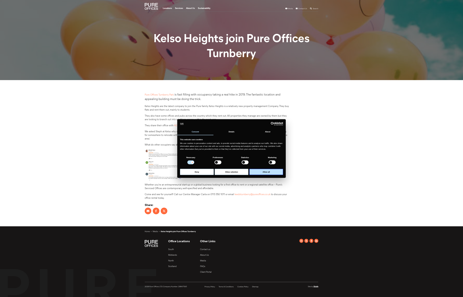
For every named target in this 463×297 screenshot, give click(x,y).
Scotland (172, 266)
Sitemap (255, 286)
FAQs (202, 266)
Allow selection (231, 172)
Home (147, 231)
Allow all (266, 172)
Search (315, 8)
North (171, 260)
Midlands (172, 254)
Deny (197, 172)
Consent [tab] (195, 132)
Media (290, 8)
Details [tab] (232, 132)
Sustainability (204, 8)
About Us (190, 8)
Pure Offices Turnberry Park (159, 94)
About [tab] (267, 132)
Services (179, 8)
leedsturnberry (242, 194)
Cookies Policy (242, 286)
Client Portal (205, 271)
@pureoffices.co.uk (260, 194)
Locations (167, 8)
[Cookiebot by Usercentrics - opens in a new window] (272, 124)
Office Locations (179, 241)
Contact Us (302, 8)
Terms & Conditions (226, 286)
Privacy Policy (209, 286)
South (171, 249)
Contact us (205, 249)
